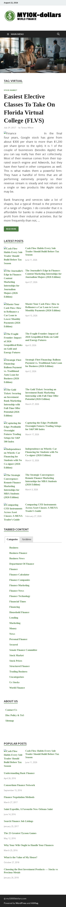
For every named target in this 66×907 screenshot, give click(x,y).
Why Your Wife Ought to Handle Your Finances (29, 845)
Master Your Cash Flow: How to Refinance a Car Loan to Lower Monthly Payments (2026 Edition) (42, 307)
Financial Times (17, 601)
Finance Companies (19, 580)
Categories (12, 539)
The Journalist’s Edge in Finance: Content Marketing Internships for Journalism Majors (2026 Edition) (43, 273)
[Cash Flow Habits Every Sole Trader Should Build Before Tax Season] (13, 248)
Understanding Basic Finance (19, 773)
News (12, 634)
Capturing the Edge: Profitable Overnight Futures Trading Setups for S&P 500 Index (43, 426)
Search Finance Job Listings (18, 821)
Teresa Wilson (27, 127)
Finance (13, 569)
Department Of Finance (21, 563)
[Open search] (58, 34)
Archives (26, 539)
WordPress (21, 903)
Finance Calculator (19, 574)
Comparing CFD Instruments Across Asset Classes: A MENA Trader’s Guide (41, 507)
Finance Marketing (19, 585)
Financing (14, 607)
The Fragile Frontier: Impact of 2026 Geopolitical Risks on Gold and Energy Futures (41, 336)
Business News (17, 558)
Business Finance (18, 553)
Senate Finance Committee (23, 650)
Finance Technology (19, 596)
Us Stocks (14, 682)
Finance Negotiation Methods (19, 797)
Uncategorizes (16, 677)
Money (13, 628)
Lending (13, 617)
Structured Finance (19, 666)
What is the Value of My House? (20, 857)
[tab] (12, 539)
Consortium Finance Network (19, 785)
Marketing (14, 623)
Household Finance (19, 612)
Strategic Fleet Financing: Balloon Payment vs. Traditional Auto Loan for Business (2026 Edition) (43, 362)
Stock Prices (15, 660)
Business (13, 547)
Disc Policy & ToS (14, 715)
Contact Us (11, 710)
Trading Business (18, 671)
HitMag (34, 903)
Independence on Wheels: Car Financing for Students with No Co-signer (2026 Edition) (41, 452)
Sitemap (9, 720)
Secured (13, 644)
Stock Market (10, 90)
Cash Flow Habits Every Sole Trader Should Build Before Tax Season (42, 251)
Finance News (16, 590)
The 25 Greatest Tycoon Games (20, 833)
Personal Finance (18, 639)
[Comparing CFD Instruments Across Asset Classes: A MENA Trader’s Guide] (13, 505)
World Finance (17, 687)
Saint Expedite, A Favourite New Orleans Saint (28, 809)
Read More (10, 228)
